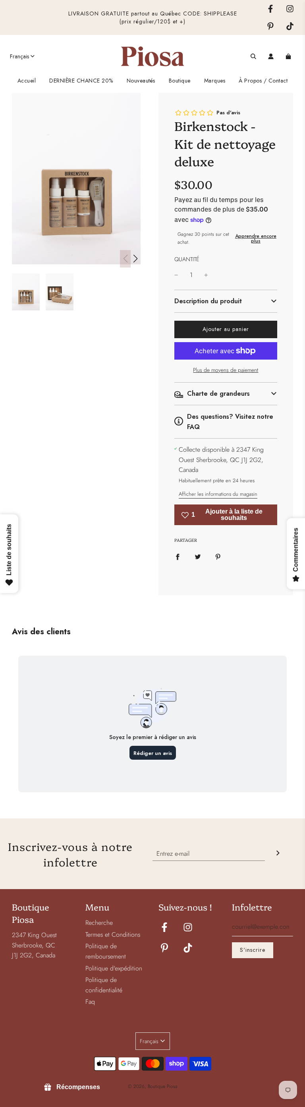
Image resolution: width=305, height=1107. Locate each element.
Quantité (186, 259)
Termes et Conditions (112, 934)
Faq (90, 1001)
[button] (135, 259)
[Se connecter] (271, 56)
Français (19, 56)
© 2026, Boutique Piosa (153, 1086)
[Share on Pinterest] (218, 556)
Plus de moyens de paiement (225, 370)
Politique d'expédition (113, 968)
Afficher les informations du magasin (218, 494)
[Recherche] (253, 56)
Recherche (99, 922)
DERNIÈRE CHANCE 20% (81, 81)
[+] (206, 275)
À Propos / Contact (263, 81)
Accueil (26, 81)
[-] (176, 275)
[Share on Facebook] (177, 556)
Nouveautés (141, 81)
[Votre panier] (289, 56)
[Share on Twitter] (198, 556)
